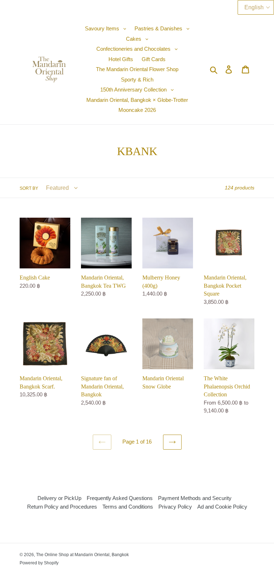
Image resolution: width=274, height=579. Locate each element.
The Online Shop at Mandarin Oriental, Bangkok (82, 554)
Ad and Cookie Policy (222, 507)
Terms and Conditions (127, 507)
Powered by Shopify (39, 562)
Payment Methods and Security (195, 498)
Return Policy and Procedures (62, 507)
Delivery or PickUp (59, 498)
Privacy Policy (175, 507)
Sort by (29, 188)
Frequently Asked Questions (120, 498)
